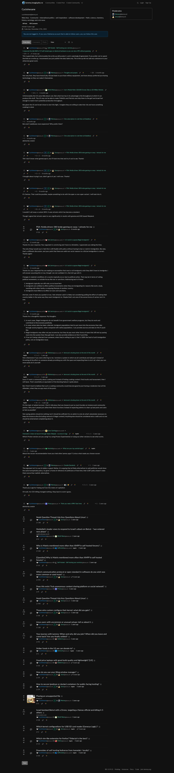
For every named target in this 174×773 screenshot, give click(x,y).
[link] (96, 51)
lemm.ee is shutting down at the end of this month (79, 353)
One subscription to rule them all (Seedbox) (77, 119)
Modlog (117, 769)
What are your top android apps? (73, 448)
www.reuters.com (41, 715)
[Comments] (31, 230)
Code (137, 769)
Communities (50, 3)
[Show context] (93, 51)
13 (39, 565)
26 (39, 232)
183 (39, 627)
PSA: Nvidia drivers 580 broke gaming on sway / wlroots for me (86, 152)
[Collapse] (24, 48)
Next (24, 763)
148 (39, 522)
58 (39, 615)
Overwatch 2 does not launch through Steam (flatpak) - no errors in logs (45, 434)
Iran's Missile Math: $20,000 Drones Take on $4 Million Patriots (83, 90)
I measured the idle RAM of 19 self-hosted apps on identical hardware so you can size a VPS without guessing (57, 51)
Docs (132, 769)
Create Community (73, 3)
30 (39, 756)
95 (39, 642)
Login (142, 3)
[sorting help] (69, 42)
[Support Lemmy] (82, 3)
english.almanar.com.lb (42, 534)
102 (39, 551)
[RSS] (72, 42)
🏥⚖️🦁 (66, 485)
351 (39, 580)
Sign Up (148, 3)
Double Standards (69, 465)
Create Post (60, 3)
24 (39, 689)
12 (39, 744)
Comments (36, 42)
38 (39, 720)
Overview (26, 42)
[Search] (137, 3)
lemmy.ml (39, 698)
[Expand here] (31, 699)
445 (39, 603)
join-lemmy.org (146, 769)
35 (39, 677)
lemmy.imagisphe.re (34, 3)
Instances (125, 769)
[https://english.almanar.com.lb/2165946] (31, 532)
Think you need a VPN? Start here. (71, 503)
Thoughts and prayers (71, 73)
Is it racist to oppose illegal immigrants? (77, 240)
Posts (45, 42)
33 (39, 666)
